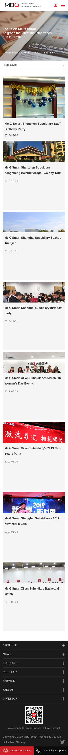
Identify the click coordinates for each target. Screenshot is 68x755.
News (37, 52)
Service (9, 680)
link (12, 742)
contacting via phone (55, 750)
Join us (8, 689)
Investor (10, 698)
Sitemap (21, 742)
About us (10, 645)
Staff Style (49, 52)
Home (26, 52)
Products (10, 662)
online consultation (20, 750)
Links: (6, 742)
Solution (10, 671)
